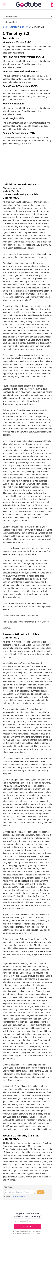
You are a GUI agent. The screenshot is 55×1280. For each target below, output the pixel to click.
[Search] (52, 4)
